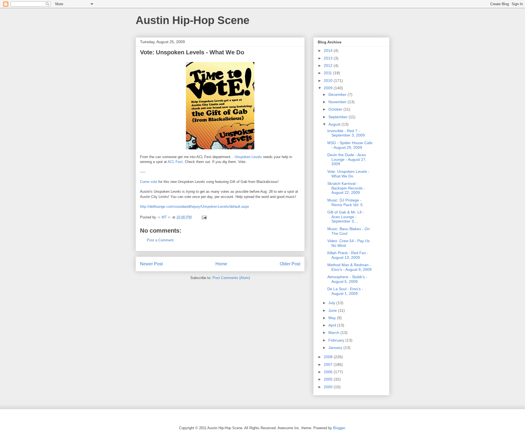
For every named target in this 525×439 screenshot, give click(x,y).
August (335, 124)
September (338, 117)
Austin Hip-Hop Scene (192, 20)
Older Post (290, 264)
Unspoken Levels (248, 157)
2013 (329, 58)
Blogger (339, 428)
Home (221, 264)
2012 (329, 65)
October (335, 109)
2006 (329, 372)
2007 (329, 364)
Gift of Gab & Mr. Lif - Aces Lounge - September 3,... (345, 217)
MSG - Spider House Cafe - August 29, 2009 (349, 145)
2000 (329, 387)
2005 (329, 379)
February (336, 340)
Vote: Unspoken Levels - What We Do (348, 173)
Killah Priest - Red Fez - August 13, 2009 (347, 255)
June (333, 310)
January (335, 347)
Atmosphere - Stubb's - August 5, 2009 (347, 279)
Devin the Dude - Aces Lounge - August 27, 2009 (346, 159)
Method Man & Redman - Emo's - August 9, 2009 (349, 267)
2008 (329, 357)
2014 (329, 50)
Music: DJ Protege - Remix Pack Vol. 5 (345, 202)
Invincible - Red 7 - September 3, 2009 (346, 133)
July (332, 303)
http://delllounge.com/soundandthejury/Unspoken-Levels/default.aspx (194, 206)
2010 (329, 80)
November (338, 102)
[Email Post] (204, 217)
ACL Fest (175, 162)
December (338, 94)
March (334, 332)
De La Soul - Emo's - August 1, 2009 (345, 291)
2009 (329, 88)
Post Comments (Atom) (231, 278)
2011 (328, 73)
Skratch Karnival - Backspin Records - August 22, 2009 (346, 188)
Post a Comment (160, 240)
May (332, 318)
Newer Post (151, 264)
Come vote (148, 182)
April (332, 325)
